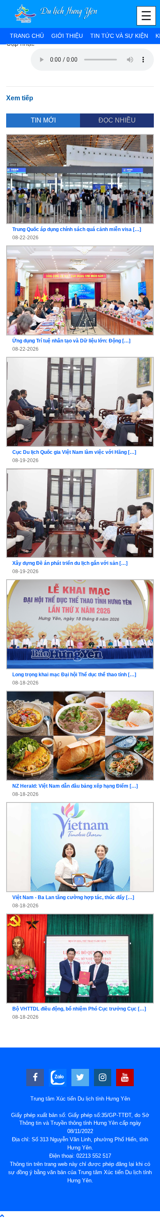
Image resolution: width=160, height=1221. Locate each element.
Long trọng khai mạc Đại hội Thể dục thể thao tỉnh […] (74, 675)
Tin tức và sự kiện (119, 35)
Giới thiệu (67, 35)
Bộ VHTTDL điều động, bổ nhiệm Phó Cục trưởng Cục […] (79, 1009)
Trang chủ (27, 35)
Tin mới (43, 120)
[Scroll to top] (2, 1215)
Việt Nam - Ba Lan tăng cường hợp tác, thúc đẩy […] (73, 897)
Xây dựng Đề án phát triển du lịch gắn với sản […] (70, 563)
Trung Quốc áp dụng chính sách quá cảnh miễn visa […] (76, 229)
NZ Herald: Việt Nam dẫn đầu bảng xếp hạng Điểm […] (75, 786)
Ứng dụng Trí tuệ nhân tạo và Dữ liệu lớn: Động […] (71, 341)
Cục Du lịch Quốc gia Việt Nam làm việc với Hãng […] (74, 452)
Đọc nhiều (117, 120)
